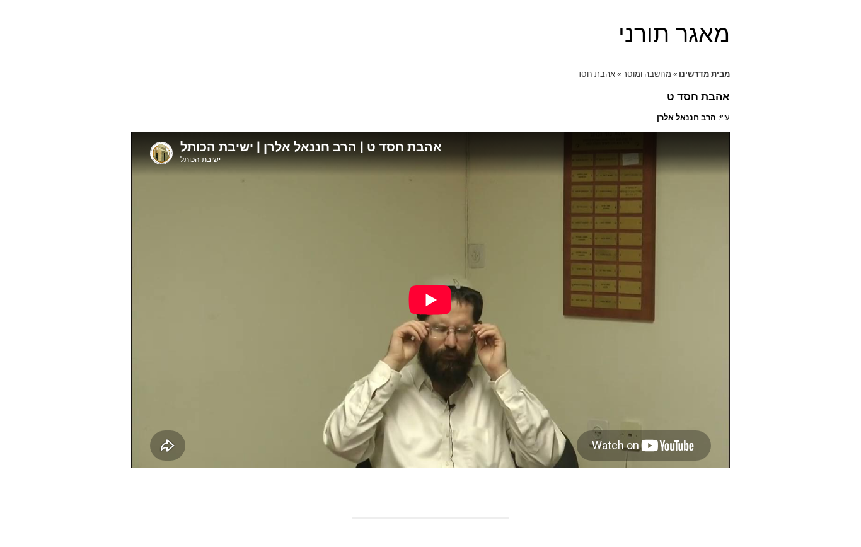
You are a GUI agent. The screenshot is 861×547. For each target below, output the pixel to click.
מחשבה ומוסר (647, 73)
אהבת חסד (596, 73)
